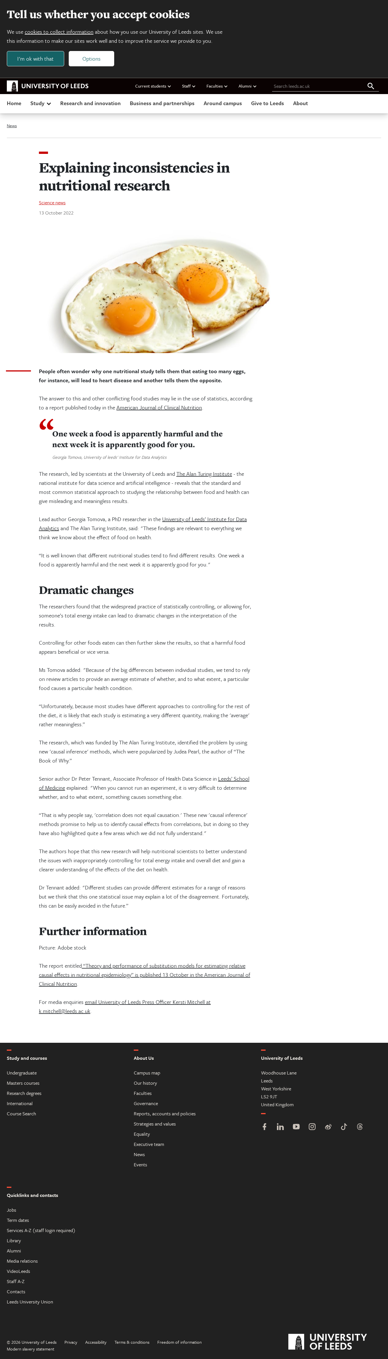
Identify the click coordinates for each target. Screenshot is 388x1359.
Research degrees (24, 1093)
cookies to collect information (59, 31)
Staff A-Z (15, 1281)
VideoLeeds (18, 1271)
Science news (52, 202)
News (12, 125)
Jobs (11, 1209)
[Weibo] (328, 1127)
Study (37, 103)
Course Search (21, 1113)
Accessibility (96, 1342)
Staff (186, 86)
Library (14, 1240)
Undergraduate (22, 1072)
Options (91, 58)
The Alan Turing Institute (204, 473)
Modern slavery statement (30, 1349)
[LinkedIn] (280, 1127)
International (20, 1103)
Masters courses (23, 1082)
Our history (145, 1082)
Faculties (214, 86)
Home (14, 103)
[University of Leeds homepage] (48, 86)
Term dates (18, 1220)
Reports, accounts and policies (165, 1113)
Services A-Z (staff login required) (41, 1230)
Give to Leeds (267, 103)
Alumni (245, 86)
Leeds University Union (30, 1301)
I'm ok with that (35, 58)
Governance (146, 1103)
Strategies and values (155, 1123)
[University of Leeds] (334, 1342)
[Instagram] (312, 1127)
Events (140, 1164)
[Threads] (359, 1127)
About (300, 103)
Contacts (16, 1291)
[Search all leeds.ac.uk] (371, 86)
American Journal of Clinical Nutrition (159, 407)
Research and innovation (90, 103)
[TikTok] (344, 1127)
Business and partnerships (162, 103)
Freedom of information (179, 1342)
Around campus (223, 103)
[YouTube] (296, 1127)
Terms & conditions (131, 1342)
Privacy (70, 1342)
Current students (150, 86)
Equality (142, 1133)
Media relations (22, 1260)
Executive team (149, 1144)
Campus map (147, 1072)
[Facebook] (264, 1127)
